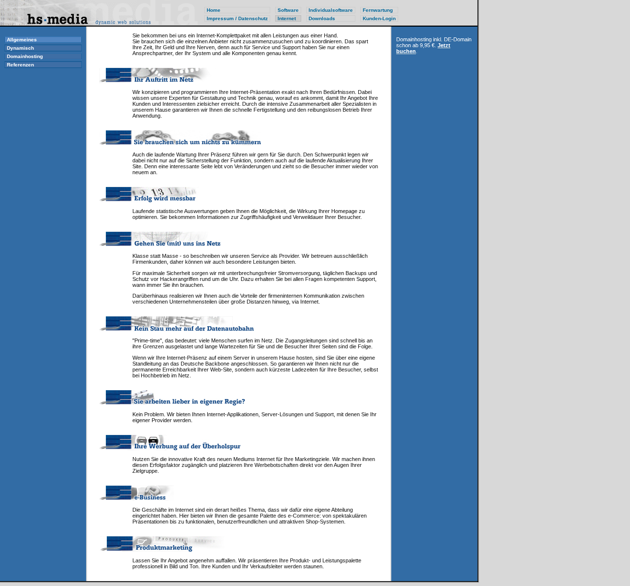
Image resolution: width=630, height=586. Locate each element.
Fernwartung (378, 10)
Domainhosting (25, 56)
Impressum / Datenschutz (237, 18)
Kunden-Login (379, 18)
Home (213, 10)
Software (288, 10)
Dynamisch (20, 48)
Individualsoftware (331, 10)
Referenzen (20, 64)
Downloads (322, 18)
